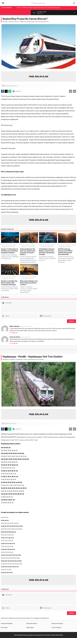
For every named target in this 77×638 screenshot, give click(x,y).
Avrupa (3, 245)
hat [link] (20, 140)
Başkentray (23, 21)
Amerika (41, 245)
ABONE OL (18, 91)
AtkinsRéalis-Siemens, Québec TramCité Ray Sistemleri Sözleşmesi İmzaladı (47, 251)
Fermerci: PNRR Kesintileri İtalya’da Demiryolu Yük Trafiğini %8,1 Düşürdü (38, 7)
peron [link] (13, 142)
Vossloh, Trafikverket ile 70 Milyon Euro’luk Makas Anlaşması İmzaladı (9, 250)
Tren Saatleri (11, 359)
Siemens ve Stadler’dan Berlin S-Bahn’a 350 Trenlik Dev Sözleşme (9, 282)
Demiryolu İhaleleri (11, 245)
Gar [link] (9, 180)
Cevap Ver (14, 332)
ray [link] (11, 125)
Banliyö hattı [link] (71, 200)
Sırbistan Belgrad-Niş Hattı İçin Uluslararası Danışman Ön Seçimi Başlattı (27, 251)
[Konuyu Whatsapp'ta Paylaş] (9, 91)
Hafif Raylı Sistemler (13, 21)
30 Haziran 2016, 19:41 (26, 326)
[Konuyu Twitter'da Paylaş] (6, 91)
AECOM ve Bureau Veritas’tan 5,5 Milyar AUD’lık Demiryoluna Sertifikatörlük (65, 251)
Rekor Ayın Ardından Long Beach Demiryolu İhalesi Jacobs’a (28, 282)
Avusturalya (61, 245)
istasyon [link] (63, 160)
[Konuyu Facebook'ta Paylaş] (2, 91)
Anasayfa (5, 21)
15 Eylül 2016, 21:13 (26, 337)
